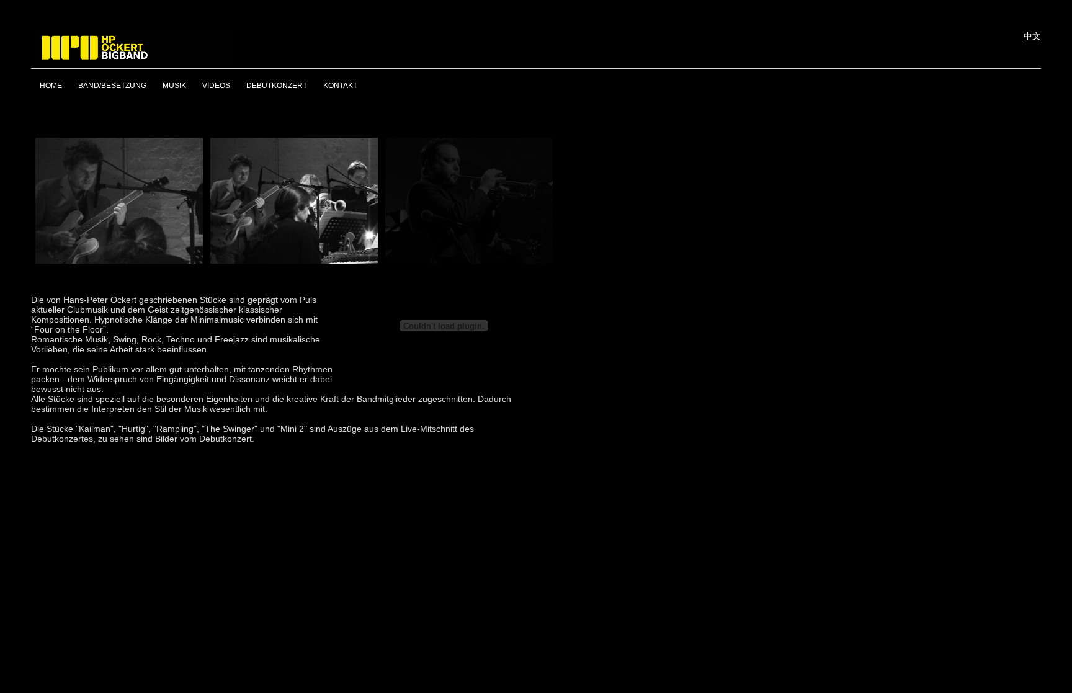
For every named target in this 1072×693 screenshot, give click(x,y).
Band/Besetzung (112, 85)
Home (51, 85)
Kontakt (340, 85)
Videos (216, 85)
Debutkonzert (276, 85)
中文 (1032, 36)
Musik (174, 85)
